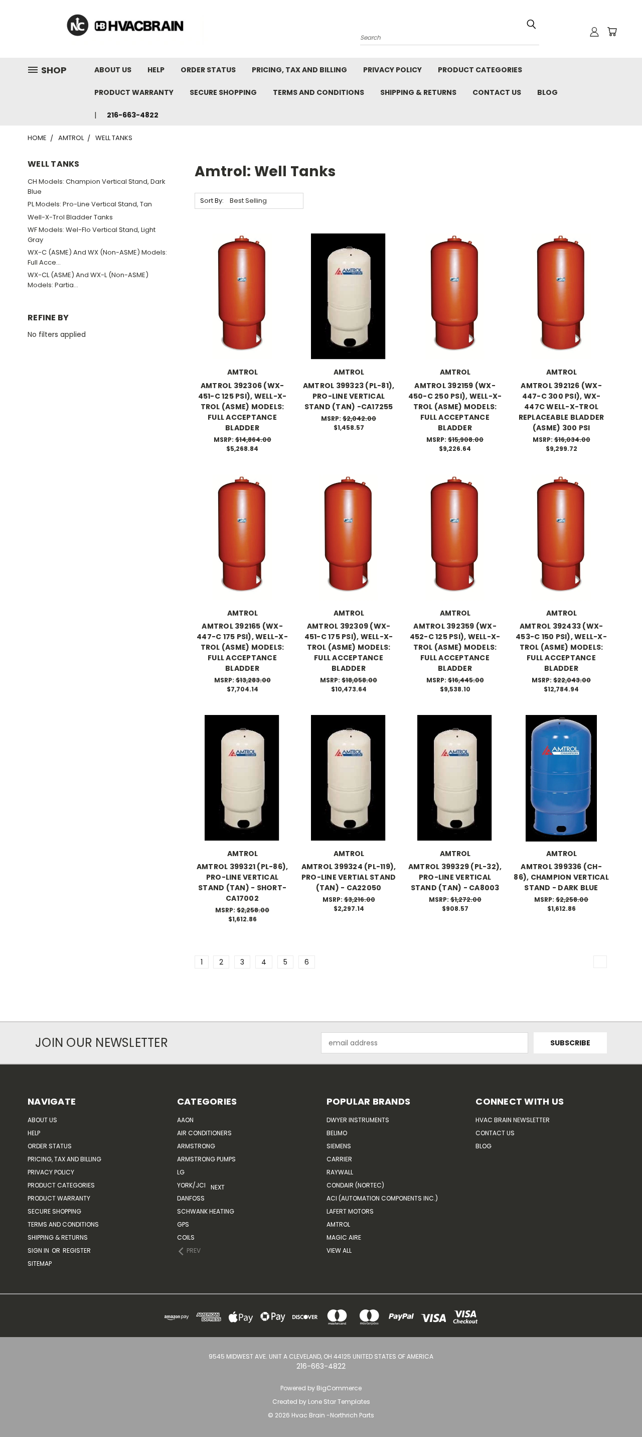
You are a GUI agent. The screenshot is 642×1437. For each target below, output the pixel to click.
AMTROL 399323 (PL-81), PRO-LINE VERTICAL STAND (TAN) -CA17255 (349, 396)
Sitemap (40, 1263)
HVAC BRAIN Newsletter (512, 1120)
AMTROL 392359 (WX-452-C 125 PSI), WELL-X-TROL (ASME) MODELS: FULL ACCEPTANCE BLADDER (455, 647)
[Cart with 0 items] (612, 32)
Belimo (337, 1133)
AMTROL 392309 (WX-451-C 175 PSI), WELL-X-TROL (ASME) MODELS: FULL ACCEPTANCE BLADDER (348, 647)
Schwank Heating (205, 1211)
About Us (112, 70)
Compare (239, 296)
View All (339, 1250)
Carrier (339, 1159)
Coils (186, 1237)
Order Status (208, 70)
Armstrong (196, 1146)
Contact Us (496, 92)
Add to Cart (242, 314)
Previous (626, 1405)
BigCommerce (339, 1388)
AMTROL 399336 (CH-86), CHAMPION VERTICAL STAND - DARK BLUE (561, 877)
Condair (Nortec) (355, 1185)
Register (77, 1250)
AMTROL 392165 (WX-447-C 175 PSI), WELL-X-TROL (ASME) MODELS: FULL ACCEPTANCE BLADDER (242, 647)
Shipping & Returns (418, 92)
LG (181, 1172)
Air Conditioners (204, 1133)
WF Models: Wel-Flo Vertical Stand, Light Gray (91, 235)
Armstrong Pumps (206, 1159)
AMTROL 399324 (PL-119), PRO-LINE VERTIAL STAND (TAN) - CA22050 (348, 877)
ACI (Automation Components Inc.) (382, 1198)
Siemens (339, 1146)
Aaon (185, 1120)
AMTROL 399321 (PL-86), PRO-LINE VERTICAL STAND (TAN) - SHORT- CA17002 (242, 882)
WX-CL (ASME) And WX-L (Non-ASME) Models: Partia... (88, 280)
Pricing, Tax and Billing (299, 70)
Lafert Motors (350, 1211)
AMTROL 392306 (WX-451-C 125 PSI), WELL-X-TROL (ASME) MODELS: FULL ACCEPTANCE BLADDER (242, 407)
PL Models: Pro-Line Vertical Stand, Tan (90, 204)
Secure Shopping (223, 92)
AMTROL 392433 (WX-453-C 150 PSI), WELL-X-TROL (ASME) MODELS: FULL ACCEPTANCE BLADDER (561, 647)
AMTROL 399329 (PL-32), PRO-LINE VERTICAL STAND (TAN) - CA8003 (455, 877)
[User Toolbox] (594, 32)
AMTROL (338, 1224)
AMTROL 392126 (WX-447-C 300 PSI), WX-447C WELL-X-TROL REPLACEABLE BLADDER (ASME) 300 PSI (561, 407)
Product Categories (480, 70)
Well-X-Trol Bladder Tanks (70, 217)
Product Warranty (134, 92)
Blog (547, 92)
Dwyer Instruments (358, 1120)
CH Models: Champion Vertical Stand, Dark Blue (97, 186)
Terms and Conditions (318, 92)
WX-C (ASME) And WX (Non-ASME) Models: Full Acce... (97, 257)
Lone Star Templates (339, 1401)
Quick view (242, 276)
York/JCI (191, 1185)
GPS (183, 1224)
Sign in (39, 1250)
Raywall (340, 1172)
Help (156, 70)
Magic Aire (344, 1237)
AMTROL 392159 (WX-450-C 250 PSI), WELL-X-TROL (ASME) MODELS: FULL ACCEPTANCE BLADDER (455, 407)
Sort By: (212, 200)
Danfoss (191, 1198)
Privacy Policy (392, 70)
